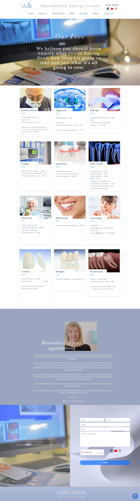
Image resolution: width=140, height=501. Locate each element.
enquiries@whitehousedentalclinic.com (34, 444)
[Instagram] (116, 9)
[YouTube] (112, 9)
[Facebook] (108, 9)
